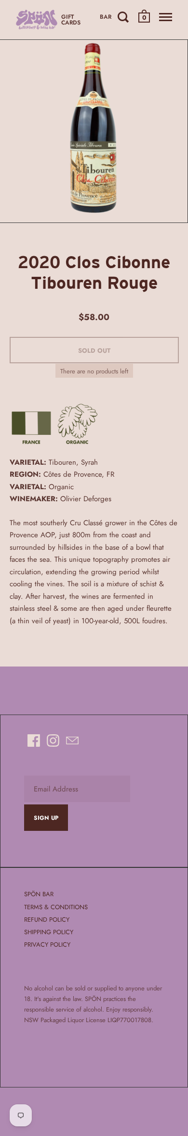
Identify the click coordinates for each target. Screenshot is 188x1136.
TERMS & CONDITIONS (56, 907)
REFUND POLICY (46, 919)
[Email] (72, 740)
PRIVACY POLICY (47, 944)
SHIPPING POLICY (48, 932)
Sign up (46, 818)
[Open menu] (165, 17)
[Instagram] (53, 740)
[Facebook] (33, 740)
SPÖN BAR (39, 894)
